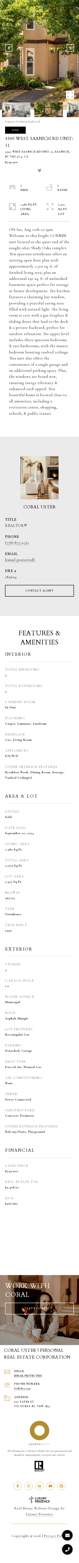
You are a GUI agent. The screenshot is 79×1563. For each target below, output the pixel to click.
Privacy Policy (55, 1536)
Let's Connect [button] (39, 1308)
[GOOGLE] (61, 1486)
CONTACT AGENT (40, 590)
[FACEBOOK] (18, 1486)
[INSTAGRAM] (29, 1486)
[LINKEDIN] (39, 1486)
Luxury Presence (39, 1514)
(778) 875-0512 (17, 542)
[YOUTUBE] (50, 1486)
